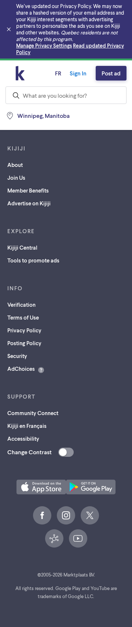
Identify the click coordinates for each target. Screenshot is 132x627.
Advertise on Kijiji (29, 203)
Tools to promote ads (33, 260)
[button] (41, 487)
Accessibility (23, 438)
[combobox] (66, 95)
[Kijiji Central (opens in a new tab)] (54, 538)
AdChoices (21, 368)
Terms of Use (23, 317)
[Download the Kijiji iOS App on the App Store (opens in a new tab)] (41, 487)
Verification (21, 304)
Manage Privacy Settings (44, 45)
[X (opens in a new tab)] (90, 515)
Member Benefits (28, 190)
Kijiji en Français (27, 425)
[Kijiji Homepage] (20, 73)
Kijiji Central (22, 247)
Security (17, 355)
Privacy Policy (24, 330)
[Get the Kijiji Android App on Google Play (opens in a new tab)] (90, 487)
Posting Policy (24, 343)
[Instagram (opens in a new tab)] (66, 515)
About (15, 164)
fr (58, 73)
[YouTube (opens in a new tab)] (78, 538)
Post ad (111, 73)
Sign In (78, 73)
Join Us (16, 177)
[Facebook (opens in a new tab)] (42, 515)
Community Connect (32, 413)
